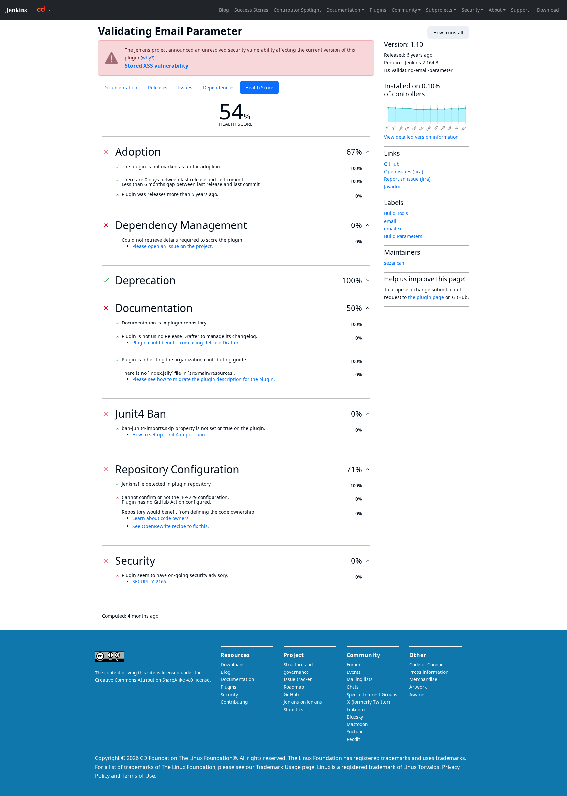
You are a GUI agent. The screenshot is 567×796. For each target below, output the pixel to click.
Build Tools (396, 213)
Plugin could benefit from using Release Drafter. (185, 342)
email (390, 221)
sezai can (394, 263)
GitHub (392, 164)
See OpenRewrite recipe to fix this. (170, 526)
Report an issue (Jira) (407, 179)
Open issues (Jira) (403, 171)
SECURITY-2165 (149, 581)
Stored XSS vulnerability (156, 65)
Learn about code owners (160, 518)
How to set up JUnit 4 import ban (168, 434)
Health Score (259, 87)
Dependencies (219, 87)
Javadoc (392, 186)
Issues (185, 87)
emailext (393, 228)
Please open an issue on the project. (172, 246)
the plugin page (426, 297)
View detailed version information (421, 137)
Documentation (120, 87)
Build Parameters (403, 236)
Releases (157, 87)
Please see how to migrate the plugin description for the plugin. (203, 379)
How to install (448, 32)
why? (147, 57)
